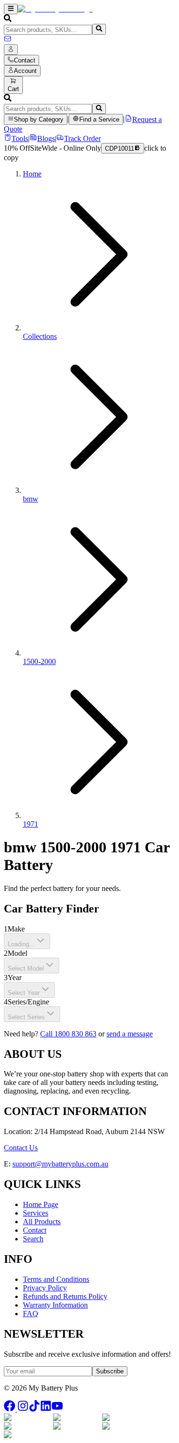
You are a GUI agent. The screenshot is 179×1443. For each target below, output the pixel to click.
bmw (30, 499)
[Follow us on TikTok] (34, 1409)
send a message (129, 1034)
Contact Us (21, 1148)
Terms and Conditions (56, 1279)
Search (33, 1239)
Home (32, 174)
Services (35, 1213)
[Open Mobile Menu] (11, 9)
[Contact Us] (7, 40)
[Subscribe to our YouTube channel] (57, 1409)
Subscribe (110, 1371)
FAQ (30, 1314)
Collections (40, 336)
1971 (30, 824)
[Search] (99, 29)
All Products (42, 1222)
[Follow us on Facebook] (10, 1409)
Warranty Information (55, 1305)
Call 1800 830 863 (68, 1034)
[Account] (11, 49)
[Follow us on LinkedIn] (46, 1409)
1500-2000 (39, 661)
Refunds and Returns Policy (65, 1296)
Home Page (40, 1204)
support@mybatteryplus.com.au (60, 1164)
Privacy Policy (45, 1288)
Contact (34, 1230)
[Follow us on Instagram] (23, 1409)
